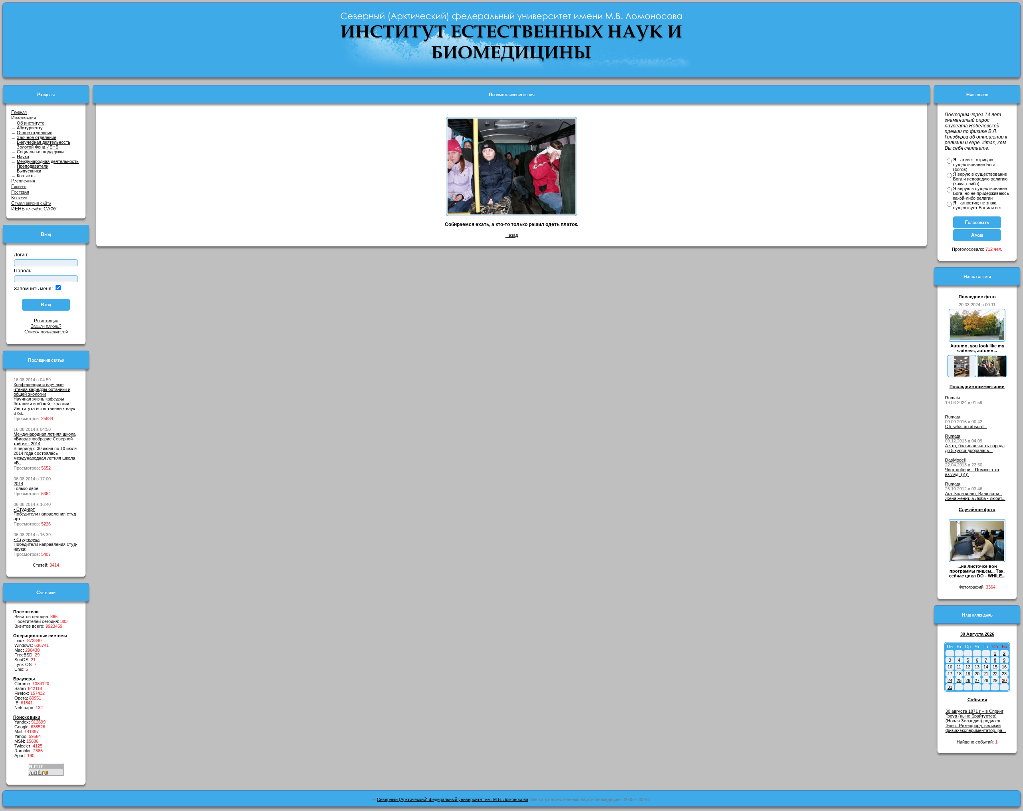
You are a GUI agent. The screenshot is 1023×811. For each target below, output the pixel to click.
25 (959, 680)
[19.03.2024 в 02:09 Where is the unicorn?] (961, 375)
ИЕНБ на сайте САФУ (34, 209)
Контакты (26, 175)
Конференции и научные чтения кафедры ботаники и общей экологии (42, 389)
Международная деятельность (48, 161)
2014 (18, 483)
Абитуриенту (30, 127)
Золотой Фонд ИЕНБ (37, 147)
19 (967, 673)
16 (1004, 666)
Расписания (23, 181)
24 (949, 680)
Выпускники (29, 171)
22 (995, 673)
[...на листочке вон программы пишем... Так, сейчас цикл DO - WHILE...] (977, 559)
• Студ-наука (27, 539)
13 (977, 666)
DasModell (955, 460)
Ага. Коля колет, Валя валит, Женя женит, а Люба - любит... (975, 496)
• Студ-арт (24, 509)
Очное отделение (34, 132)
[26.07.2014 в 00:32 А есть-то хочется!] (992, 375)
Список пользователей (46, 332)
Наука (23, 156)
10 (949, 666)
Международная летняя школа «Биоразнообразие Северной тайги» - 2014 (45, 439)
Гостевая (20, 192)
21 (985, 673)
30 (1004, 680)
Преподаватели (32, 166)
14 (985, 666)
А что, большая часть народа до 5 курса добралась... (975, 448)
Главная (19, 112)
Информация (23, 118)
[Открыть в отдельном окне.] (511, 213)
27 (977, 680)
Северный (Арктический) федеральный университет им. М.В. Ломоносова (452, 799)
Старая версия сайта (31, 203)
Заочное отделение (36, 137)
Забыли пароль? (46, 326)
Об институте (30, 123)
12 (967, 666)
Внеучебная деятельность (43, 142)
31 (949, 687)
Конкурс (19, 197)
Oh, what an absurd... (966, 426)
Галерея (18, 186)
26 (967, 680)
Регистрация (46, 320)
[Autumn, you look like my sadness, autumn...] (977, 338)
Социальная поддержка (40, 151)
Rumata (952, 397)
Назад (512, 235)
